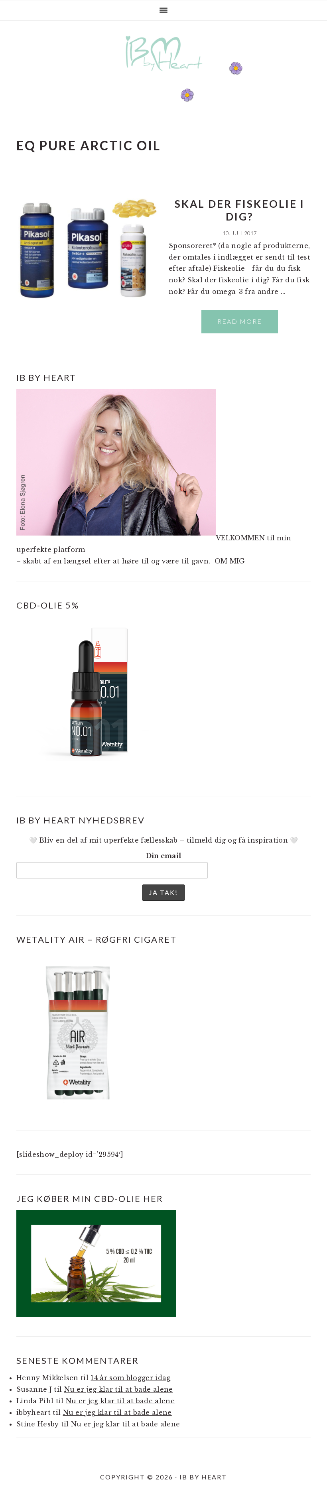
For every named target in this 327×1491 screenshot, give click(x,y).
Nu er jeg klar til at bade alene (118, 1389)
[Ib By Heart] (163, 75)
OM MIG (230, 561)
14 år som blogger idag (130, 1378)
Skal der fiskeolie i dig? (240, 210)
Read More (239, 321)
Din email (163, 856)
